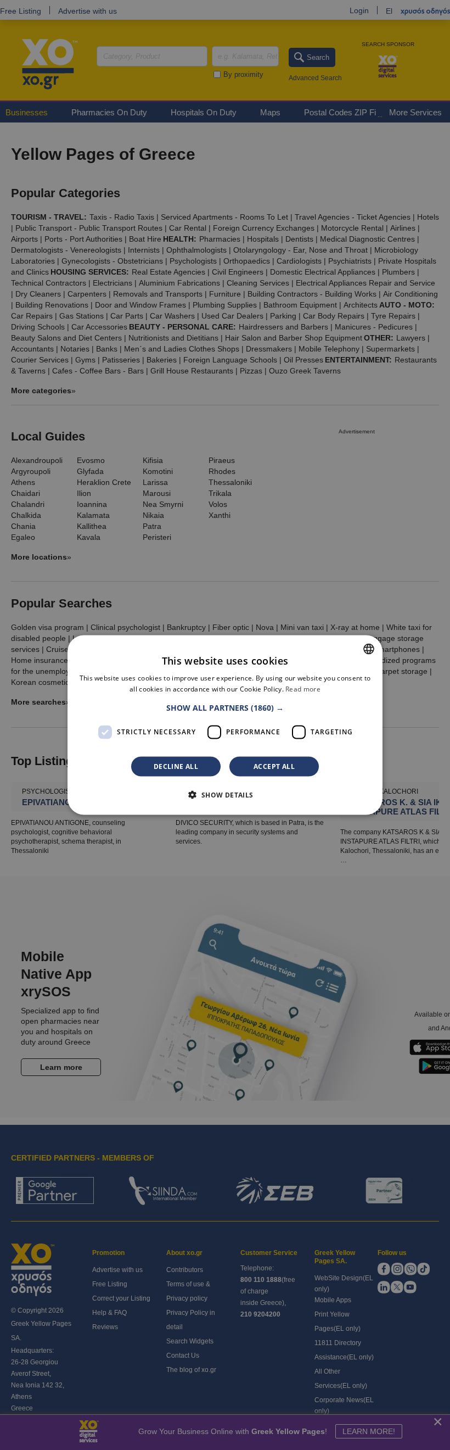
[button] (225, 707)
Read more (302, 689)
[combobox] (368, 649)
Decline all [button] (176, 766)
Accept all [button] (274, 766)
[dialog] (225, 725)
